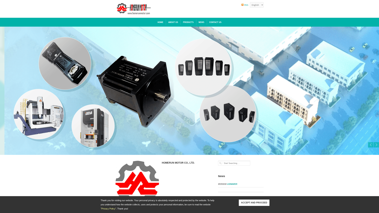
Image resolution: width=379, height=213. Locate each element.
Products (188, 22)
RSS (246, 5)
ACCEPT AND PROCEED (254, 202)
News (201, 22)
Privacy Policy (108, 208)
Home (160, 22)
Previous (370, 144)
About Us (173, 22)
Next (376, 144)
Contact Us (215, 22)
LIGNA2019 (232, 184)
